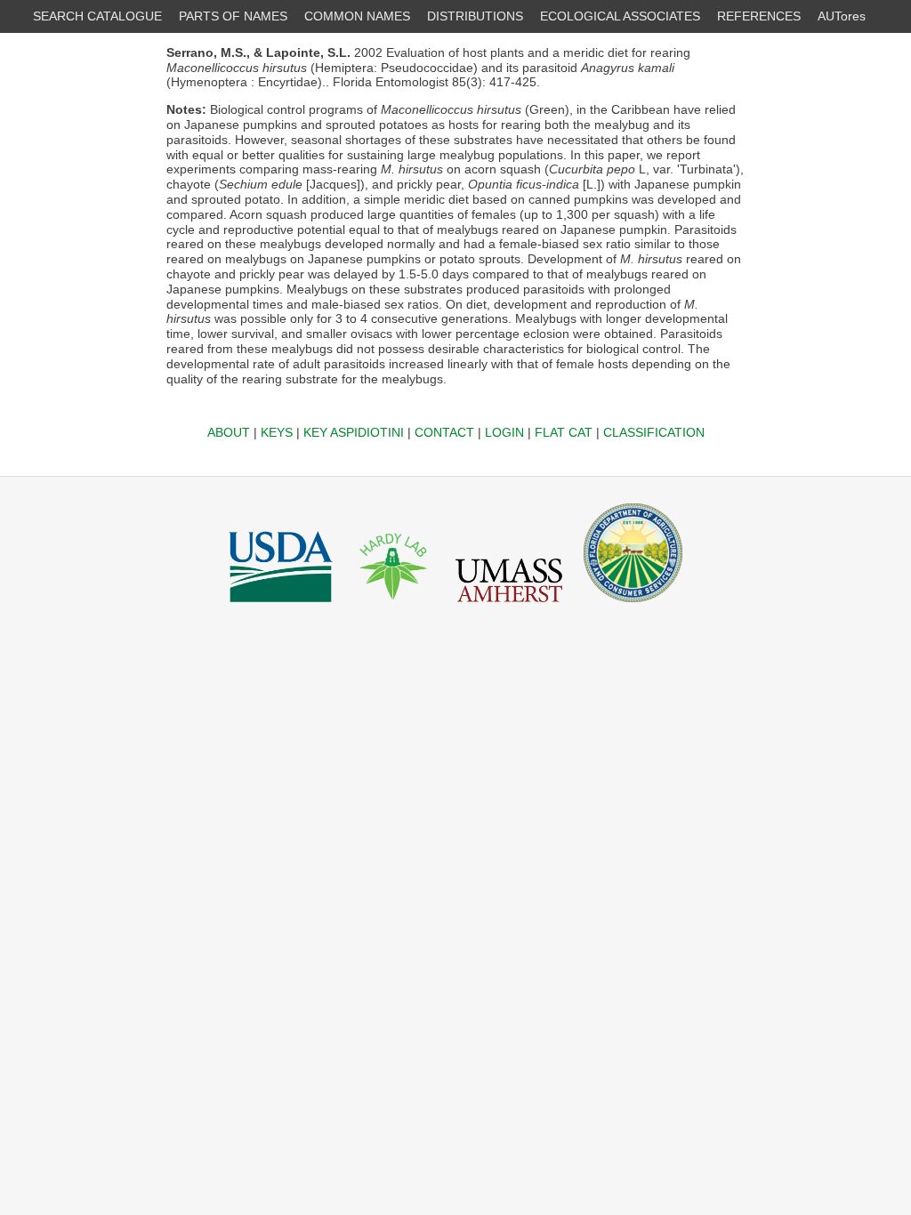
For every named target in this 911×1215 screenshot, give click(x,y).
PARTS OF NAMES (233, 16)
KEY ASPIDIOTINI (353, 432)
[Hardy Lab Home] (394, 606)
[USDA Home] (281, 606)
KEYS (277, 432)
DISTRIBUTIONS (475, 16)
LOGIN (504, 432)
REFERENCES (759, 16)
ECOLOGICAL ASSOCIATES (620, 16)
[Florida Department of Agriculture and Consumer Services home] (633, 606)
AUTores (842, 16)
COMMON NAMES (357, 16)
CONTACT (444, 432)
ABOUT (228, 432)
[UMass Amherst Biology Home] (509, 606)
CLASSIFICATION (654, 432)
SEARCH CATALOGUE (97, 16)
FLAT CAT (564, 432)
